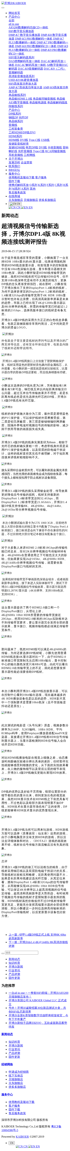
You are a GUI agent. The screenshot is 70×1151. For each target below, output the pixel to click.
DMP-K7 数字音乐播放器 (24, 34)
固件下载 (14, 181)
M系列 (16, 188)
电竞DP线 (32, 147)
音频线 (13, 124)
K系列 (42, 184)
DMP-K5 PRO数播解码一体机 (33, 38)
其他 (33, 188)
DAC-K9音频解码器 (30, 68)
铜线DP (13, 117)
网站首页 (14, 12)
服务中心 (14, 173)
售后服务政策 (17, 192)
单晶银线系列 (17, 94)
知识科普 (14, 962)
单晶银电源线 (37, 102)
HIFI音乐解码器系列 (21, 57)
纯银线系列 (16, 106)
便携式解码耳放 (19, 184)
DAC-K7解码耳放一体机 (30, 64)
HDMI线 (14, 139)
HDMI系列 (15, 136)
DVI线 (24, 139)
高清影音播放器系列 (21, 76)
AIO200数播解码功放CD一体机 (28, 27)
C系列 (58, 184)
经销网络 (7, 1064)
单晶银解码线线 (57, 102)
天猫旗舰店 (31, 199)
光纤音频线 (25, 151)
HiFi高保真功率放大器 (23, 83)
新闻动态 (14, 959)
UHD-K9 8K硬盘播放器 (23, 79)
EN (30, 207)
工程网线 (29, 154)
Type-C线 (34, 139)
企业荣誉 (26, 162)
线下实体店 (16, 1075)
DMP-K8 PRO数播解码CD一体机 (36, 46)
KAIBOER (22, 1136)
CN (18, 207)
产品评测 (14, 974)
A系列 (25, 188)
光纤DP (23, 117)
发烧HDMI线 (17, 147)
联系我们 (14, 166)
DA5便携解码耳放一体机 (24, 61)
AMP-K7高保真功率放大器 (25, 87)
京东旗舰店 (16, 199)
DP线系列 (15, 113)
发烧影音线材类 (19, 143)
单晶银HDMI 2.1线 (20, 98)
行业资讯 (14, 970)
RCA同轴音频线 (55, 151)
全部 (11, 20)
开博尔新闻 (16, 966)
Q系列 (33, 184)
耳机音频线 (16, 154)
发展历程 (14, 162)
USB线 (45, 139)
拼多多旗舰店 (47, 199)
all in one (14, 24)
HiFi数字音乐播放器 (21, 31)
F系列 (50, 184)
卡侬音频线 (55, 147)
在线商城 (14, 196)
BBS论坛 (14, 169)
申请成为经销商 (19, 1071)
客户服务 (41, 177)
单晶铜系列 (16, 121)
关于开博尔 (16, 158)
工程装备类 (16, 128)
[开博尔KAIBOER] (35, 3)
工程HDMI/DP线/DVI (22, 132)
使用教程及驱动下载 (21, 177)
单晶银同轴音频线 (44, 98)
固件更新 (14, 977)
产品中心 (14, 16)
